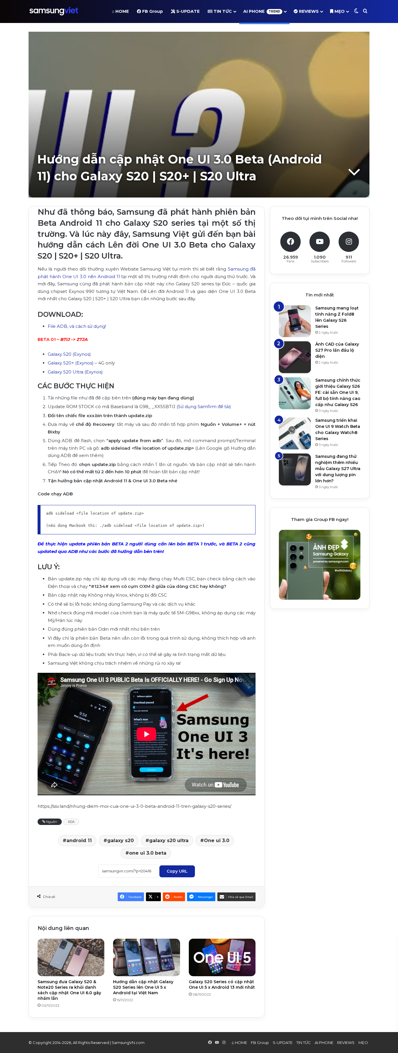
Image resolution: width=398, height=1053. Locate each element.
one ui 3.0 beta (147, 853)
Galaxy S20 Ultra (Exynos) (75, 372)
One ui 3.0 (216, 840)
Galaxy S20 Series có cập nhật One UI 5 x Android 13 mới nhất (222, 984)
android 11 (79, 840)
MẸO (339, 11)
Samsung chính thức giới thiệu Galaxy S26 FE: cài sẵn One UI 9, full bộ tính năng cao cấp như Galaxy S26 (337, 392)
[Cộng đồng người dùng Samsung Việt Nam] (54, 11)
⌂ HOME (120, 11)
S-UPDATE (187, 11)
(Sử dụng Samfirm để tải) (204, 406)
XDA (71, 822)
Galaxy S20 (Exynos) (69, 354)
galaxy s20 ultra (169, 840)
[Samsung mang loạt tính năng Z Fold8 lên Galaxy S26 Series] (295, 321)
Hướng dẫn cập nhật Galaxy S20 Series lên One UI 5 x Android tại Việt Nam (143, 987)
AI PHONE (261, 11)
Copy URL (177, 871)
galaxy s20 (120, 840)
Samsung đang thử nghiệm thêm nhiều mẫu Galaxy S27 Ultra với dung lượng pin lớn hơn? (337, 468)
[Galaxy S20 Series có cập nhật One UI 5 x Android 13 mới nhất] (222, 957)
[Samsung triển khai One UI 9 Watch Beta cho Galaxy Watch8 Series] (295, 433)
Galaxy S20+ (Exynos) (71, 363)
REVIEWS (308, 11)
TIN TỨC (222, 11)
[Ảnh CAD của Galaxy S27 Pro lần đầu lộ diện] (295, 357)
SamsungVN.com (128, 1042)
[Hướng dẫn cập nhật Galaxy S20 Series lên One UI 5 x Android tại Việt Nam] (146, 957)
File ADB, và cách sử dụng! (77, 326)
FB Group (152, 11)
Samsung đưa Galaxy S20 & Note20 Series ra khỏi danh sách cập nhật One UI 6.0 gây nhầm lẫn (69, 990)
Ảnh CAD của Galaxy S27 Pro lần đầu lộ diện (337, 350)
